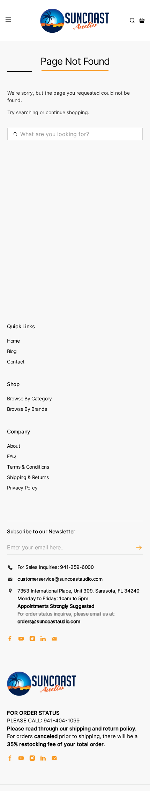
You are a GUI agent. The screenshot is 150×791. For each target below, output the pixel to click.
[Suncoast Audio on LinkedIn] (43, 639)
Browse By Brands (27, 409)
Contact (15, 362)
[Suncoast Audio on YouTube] (21, 639)
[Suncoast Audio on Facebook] (10, 639)
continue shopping (67, 112)
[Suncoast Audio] (75, 20)
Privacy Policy (22, 488)
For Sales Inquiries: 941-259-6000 (55, 567)
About (13, 446)
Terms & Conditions (28, 467)
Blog (12, 351)
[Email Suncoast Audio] (54, 639)
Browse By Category (29, 398)
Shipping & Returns (28, 477)
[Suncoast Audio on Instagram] (32, 639)
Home (13, 341)
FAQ (11, 456)
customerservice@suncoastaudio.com (60, 579)
